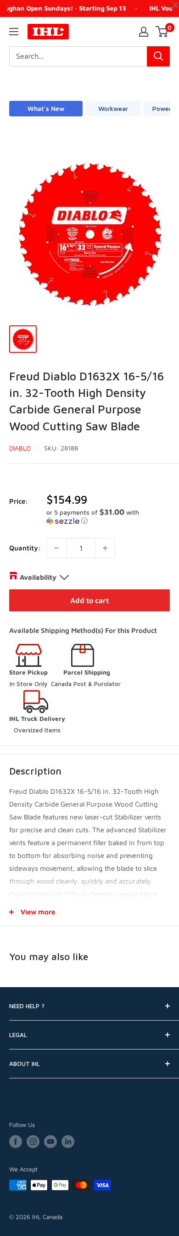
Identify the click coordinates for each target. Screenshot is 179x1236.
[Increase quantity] (105, 548)
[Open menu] (13, 31)
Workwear (113, 108)
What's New (46, 108)
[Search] (158, 56)
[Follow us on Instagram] (33, 1141)
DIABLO (20, 448)
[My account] (143, 32)
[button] (108, 516)
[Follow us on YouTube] (50, 1141)
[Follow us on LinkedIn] (68, 1141)
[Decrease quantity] (56, 548)
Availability (38, 577)
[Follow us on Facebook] (15, 1141)
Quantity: (25, 548)
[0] (162, 31)
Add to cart (89, 600)
